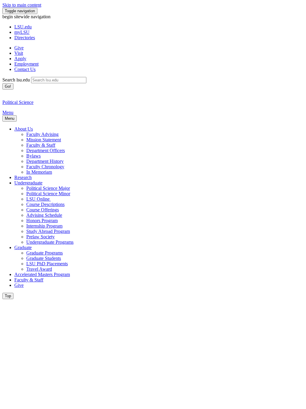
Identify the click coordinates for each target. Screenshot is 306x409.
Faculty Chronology (45, 166)
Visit (18, 53)
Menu (7, 112)
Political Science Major (48, 188)
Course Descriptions (45, 204)
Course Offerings (42, 209)
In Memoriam (39, 172)
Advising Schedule (44, 215)
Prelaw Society (40, 236)
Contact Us (25, 69)
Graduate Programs (44, 252)
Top (8, 296)
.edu (23, 26)
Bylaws (33, 155)
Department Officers (45, 150)
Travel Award (39, 269)
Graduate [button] (23, 247)
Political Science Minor (48, 193)
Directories (24, 37)
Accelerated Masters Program (42, 274)
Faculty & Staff (40, 145)
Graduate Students (43, 258)
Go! (8, 86)
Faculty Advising (42, 134)
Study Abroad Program (48, 231)
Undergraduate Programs (50, 242)
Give (19, 47)
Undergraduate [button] (28, 182)
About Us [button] (23, 128)
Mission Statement (43, 139)
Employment (26, 63)
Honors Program (42, 220)
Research (23, 177)
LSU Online (38, 199)
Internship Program (44, 225)
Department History (45, 161)
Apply (20, 58)
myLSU (22, 32)
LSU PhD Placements (47, 263)
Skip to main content (21, 4)
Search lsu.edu (16, 79)
